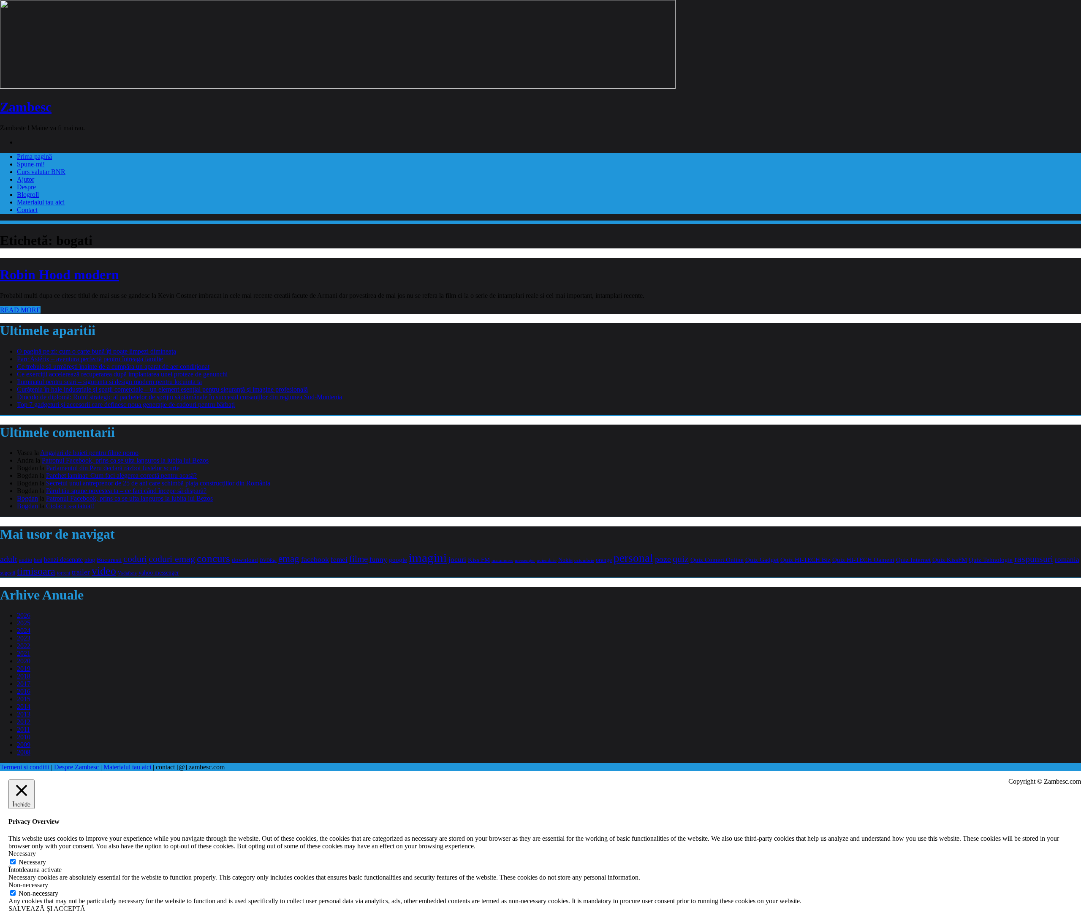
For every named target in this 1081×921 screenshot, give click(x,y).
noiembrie (547, 560)
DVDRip (268, 560)
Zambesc (26, 106)
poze (663, 559)
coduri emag (172, 558)
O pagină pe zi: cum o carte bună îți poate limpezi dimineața (96, 351)
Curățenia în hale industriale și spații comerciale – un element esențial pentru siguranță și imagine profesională (162, 389)
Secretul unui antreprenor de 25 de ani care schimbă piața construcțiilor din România (158, 483)
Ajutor (25, 179)
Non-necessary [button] (28, 884)
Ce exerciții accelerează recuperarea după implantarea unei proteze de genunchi (122, 374)
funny (378, 560)
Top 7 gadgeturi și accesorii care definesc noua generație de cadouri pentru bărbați (126, 404)
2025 (23, 623)
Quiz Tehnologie (991, 559)
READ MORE (20, 309)
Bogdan (27, 498)
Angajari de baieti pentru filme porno (89, 452)
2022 (23, 645)
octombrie (584, 560)
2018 (23, 676)
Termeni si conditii (24, 767)
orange (604, 560)
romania (1067, 560)
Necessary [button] (22, 853)
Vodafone (127, 572)
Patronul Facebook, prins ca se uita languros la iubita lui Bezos (125, 460)
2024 (23, 630)
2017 (23, 683)
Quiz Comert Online (717, 559)
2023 (23, 638)
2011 (23, 729)
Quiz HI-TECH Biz (805, 559)
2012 (23, 721)
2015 (23, 699)
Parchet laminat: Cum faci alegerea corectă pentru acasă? (121, 475)
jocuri (457, 559)
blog (89, 559)
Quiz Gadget (762, 559)
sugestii (7, 573)
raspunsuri (1033, 558)
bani (38, 560)
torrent (63, 573)
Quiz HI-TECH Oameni (863, 559)
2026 (23, 615)
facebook (315, 559)
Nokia (565, 560)
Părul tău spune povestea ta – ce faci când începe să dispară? (126, 490)
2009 (23, 744)
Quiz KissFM (949, 559)
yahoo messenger (159, 572)
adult (8, 559)
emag (288, 558)
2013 (23, 714)
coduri (135, 559)
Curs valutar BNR (41, 171)
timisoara (36, 571)
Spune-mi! (31, 164)
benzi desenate (63, 560)
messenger (525, 560)
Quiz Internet (913, 559)
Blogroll (28, 194)
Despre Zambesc (76, 767)
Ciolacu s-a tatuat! (70, 506)
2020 (23, 661)
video (104, 571)
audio (25, 559)
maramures (502, 560)
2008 (23, 752)
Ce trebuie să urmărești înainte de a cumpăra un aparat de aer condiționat (113, 366)
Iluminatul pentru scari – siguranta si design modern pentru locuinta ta (109, 381)
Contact (27, 209)
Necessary (32, 862)
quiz (681, 558)
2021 (23, 653)
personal (633, 558)
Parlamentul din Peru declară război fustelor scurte (112, 467)
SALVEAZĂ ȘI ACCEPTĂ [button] (46, 908)
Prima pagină (34, 156)
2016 (23, 691)
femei (339, 560)
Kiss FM (479, 559)
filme (358, 559)
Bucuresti (109, 559)
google (398, 559)
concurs (213, 558)
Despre (26, 187)
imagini (428, 557)
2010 (23, 737)
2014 (23, 706)
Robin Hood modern (59, 274)
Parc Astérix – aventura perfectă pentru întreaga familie (90, 358)
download (245, 559)
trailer (81, 572)
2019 (23, 668)
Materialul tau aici (41, 202)
